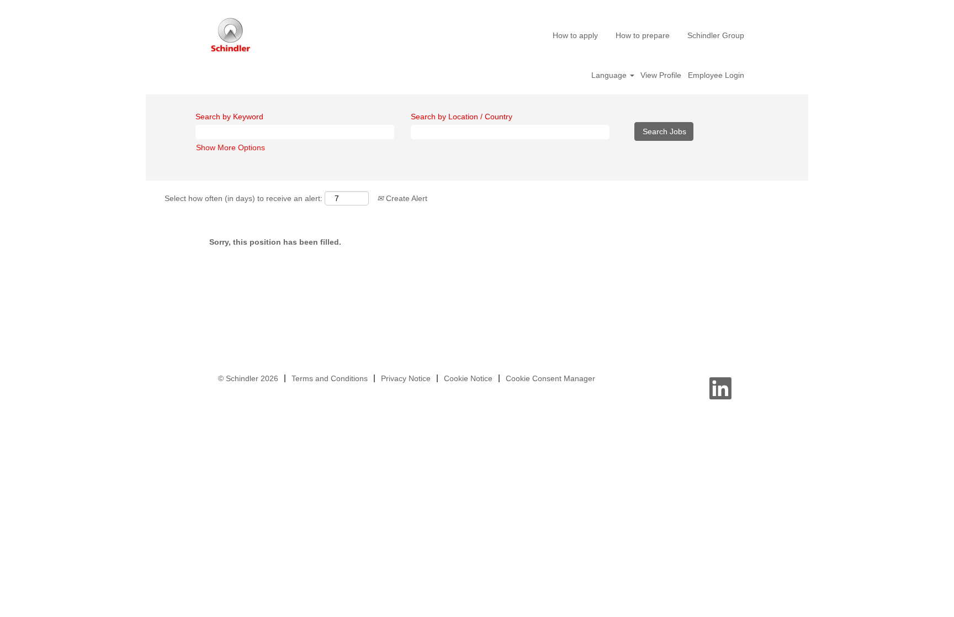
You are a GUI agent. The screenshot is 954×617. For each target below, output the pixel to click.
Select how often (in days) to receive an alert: (243, 198)
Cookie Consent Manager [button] (550, 378)
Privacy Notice (406, 378)
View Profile (660, 75)
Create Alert (405, 198)
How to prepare (643, 35)
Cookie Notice (468, 378)
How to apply (575, 35)
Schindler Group (715, 35)
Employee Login (716, 75)
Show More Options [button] (230, 147)
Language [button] (610, 75)
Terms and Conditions (330, 378)
